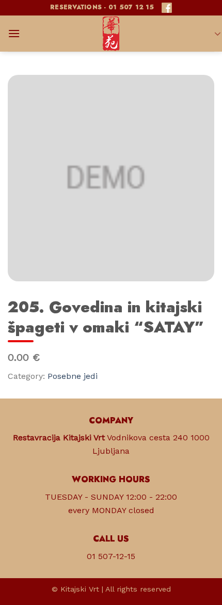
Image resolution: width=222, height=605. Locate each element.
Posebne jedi (72, 376)
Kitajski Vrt (79, 589)
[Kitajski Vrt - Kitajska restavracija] (111, 33)
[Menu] (14, 33)
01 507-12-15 (111, 556)
